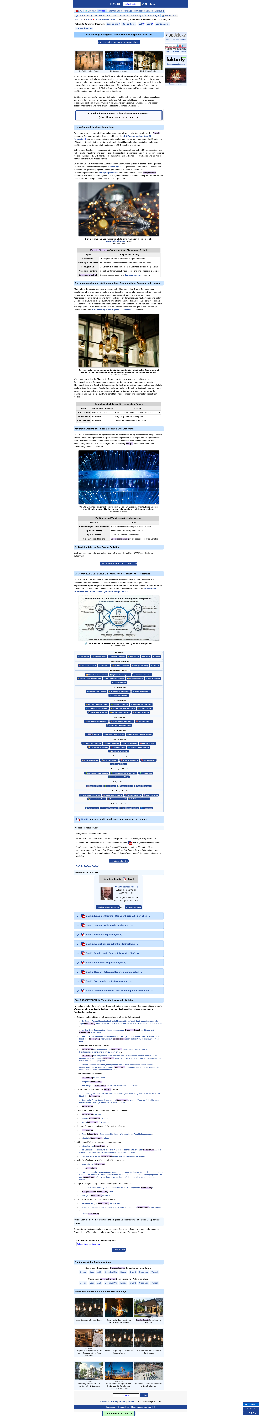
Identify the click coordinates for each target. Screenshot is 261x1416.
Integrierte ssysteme (95, 1138)
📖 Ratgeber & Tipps (94, 786)
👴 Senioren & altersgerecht (120, 712)
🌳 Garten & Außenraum (119, 704)
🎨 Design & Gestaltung (141, 712)
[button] (119, 861)
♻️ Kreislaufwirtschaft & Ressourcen (123, 773)
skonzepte (91, 1114)
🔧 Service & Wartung (129, 743)
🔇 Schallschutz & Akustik (117, 799)
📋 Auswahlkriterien (119, 682)
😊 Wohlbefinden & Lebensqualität (123, 708)
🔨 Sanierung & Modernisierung (96, 721)
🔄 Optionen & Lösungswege (120, 675)
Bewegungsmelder (133, 275)
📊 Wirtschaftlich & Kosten (96, 691)
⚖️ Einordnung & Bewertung (114, 678)
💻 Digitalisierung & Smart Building (139, 734)
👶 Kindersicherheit (145, 708)
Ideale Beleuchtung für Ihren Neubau (89, 1320)
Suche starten (119, 1250)
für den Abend (93, 1078)
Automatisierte (93, 1164)
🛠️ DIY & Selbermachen (109, 760)
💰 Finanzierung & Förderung (119, 691)
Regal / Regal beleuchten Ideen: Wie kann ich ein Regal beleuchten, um (117, 1134)
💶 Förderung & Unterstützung (138, 747)
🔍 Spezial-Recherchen (109, 808)
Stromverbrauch (83, 28)
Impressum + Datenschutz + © (130, 1407)
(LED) (97, 1192)
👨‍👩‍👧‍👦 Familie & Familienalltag (97, 712)
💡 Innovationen (133, 656)
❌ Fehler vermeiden (148, 760)
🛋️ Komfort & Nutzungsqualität (97, 708)
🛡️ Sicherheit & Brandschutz (114, 734)
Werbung (159, 11)
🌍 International (146, 808)
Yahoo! (154, 1272)
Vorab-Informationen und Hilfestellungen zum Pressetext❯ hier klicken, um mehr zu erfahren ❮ (120, 115)
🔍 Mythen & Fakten (153, 678)
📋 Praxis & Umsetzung (90, 760)
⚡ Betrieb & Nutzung (111, 743)
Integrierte (92, 1082)
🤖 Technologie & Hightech (112, 795)
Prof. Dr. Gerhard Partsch (87, 866)
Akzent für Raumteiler (96, 1122)
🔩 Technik (155, 665)
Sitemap (131, 1401)
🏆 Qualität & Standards (120, 665)
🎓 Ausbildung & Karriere (129, 808)
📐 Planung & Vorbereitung (91, 743)
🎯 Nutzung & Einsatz (147, 743)
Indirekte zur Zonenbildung (98, 1118)
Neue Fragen (137, 15)
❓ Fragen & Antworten (117, 656)
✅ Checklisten (110, 786)
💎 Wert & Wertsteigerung (141, 691)
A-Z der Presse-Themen (105, 19)
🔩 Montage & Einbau (118, 764)
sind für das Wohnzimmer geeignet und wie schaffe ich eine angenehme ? (117, 1188)
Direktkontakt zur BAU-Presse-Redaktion (119, 563)
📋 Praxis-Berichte (92, 808)
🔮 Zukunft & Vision (151, 795)
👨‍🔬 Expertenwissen (99, 656)
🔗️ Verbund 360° (83, 656)
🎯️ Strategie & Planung (140, 665)
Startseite (104, 1401)
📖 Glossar (146, 656)
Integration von (93, 1146)
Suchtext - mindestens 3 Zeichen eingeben (96, 1240)
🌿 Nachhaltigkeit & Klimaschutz (96, 773)
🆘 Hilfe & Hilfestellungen (129, 760)
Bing (92, 1272)
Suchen (144, 1395)
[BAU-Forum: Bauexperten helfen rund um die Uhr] (76, 15)
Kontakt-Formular (133, 907)
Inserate (115, 11)
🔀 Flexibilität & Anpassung (98, 747)
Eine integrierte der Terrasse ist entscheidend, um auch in (111, 1086)
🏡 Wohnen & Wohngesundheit (97, 704)
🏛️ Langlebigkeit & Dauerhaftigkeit (119, 725)
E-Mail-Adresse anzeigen (108, 907)
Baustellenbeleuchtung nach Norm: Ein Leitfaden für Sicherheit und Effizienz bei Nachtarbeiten (119, 1386)
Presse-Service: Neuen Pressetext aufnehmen (118, 42)
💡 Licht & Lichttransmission (139, 799)
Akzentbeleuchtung (115, 241)
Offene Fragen (152, 15)
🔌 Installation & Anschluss (118, 751)
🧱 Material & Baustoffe (144, 721)
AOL (99, 1272)
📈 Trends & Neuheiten (142, 786)
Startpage (143, 1272)
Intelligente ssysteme (96, 1195)
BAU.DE (115, 4)
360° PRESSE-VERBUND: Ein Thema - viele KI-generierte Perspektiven (115, 590)
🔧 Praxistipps (104, 665)
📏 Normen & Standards (96, 799)
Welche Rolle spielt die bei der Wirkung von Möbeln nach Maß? (113, 1156)
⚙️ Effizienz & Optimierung (118, 695)
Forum (95, 15)
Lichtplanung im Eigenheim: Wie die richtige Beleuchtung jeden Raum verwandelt (89, 1353)
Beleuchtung (128, 24)
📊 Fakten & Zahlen (125, 786)
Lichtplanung (162, 24)
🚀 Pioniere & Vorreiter (133, 795)
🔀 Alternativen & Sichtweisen (96, 675)
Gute (89, 1168)
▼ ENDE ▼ (251, 1413)
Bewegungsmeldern (108, 172)
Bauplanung (112, 24)
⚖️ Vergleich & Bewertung (142, 675)
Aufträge (128, 11)
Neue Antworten (121, 15)
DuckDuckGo (111, 1272)
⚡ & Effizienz (93, 734)
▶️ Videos (156, 656)
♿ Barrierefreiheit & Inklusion (141, 704)
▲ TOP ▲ (251, 1408)
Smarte (90, 1214)
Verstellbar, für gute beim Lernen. (101, 1203)
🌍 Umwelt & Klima (145, 773)
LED (141, 24)
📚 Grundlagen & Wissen (87, 665)
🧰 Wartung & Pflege (118, 747)
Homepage (143, 11)
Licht (149, 24)
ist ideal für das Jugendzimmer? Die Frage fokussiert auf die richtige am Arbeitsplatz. (122, 1207)
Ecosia (123, 1272)
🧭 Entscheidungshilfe (135, 678)
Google (83, 1272)
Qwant (133, 1272)
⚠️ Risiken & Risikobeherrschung (89, 678)
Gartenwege (113, 167)
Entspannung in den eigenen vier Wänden (112, 310)
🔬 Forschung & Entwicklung (90, 795)
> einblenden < (251, 1404)
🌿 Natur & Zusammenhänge (119, 777)
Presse (102, 11)
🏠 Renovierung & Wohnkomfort (122, 721)
